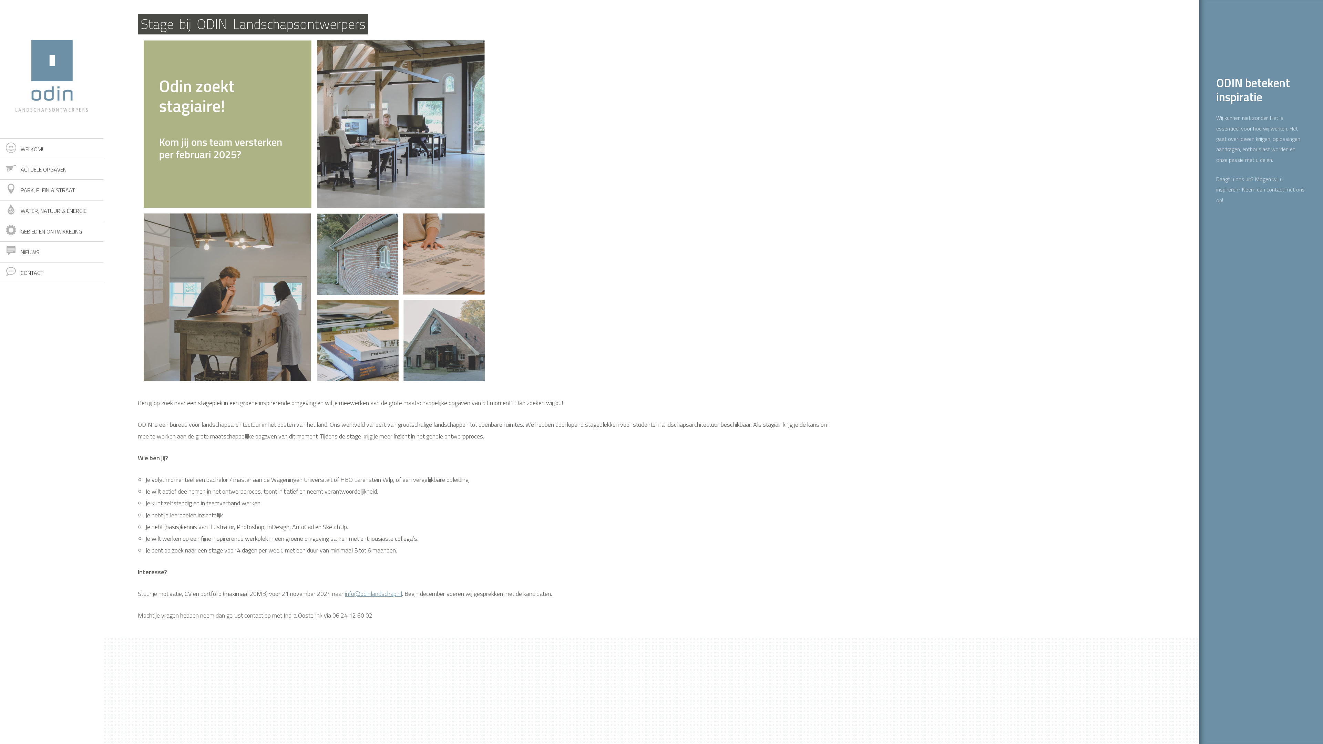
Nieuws (30, 252)
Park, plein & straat (48, 190)
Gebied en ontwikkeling (51, 231)
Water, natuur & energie (53, 211)
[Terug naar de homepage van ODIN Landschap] (51, 69)
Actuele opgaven (43, 169)
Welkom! (32, 149)
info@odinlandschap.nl (373, 593)
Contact (32, 273)
